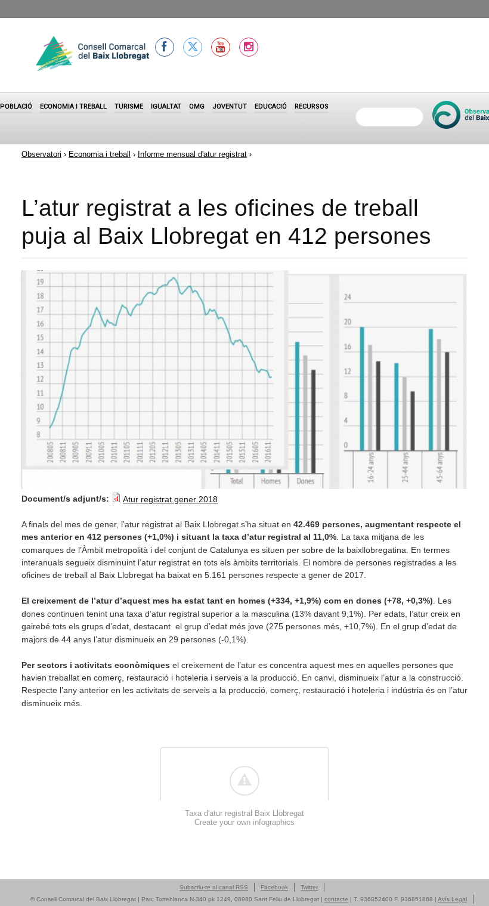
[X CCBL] (192, 47)
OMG (197, 106)
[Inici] (92, 55)
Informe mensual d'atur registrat (192, 154)
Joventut (229, 106)
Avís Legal (452, 899)
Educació (271, 106)
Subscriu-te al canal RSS (213, 887)
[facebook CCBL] (164, 47)
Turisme (128, 106)
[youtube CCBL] (220, 47)
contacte (336, 899)
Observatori (41, 154)
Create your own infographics (244, 822)
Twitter (309, 887)
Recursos (312, 106)
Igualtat (166, 106)
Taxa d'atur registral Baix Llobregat (244, 813)
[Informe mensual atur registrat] (244, 486)
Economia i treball (73, 106)
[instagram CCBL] (248, 47)
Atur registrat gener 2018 (170, 499)
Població (16, 106)
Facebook (274, 887)
